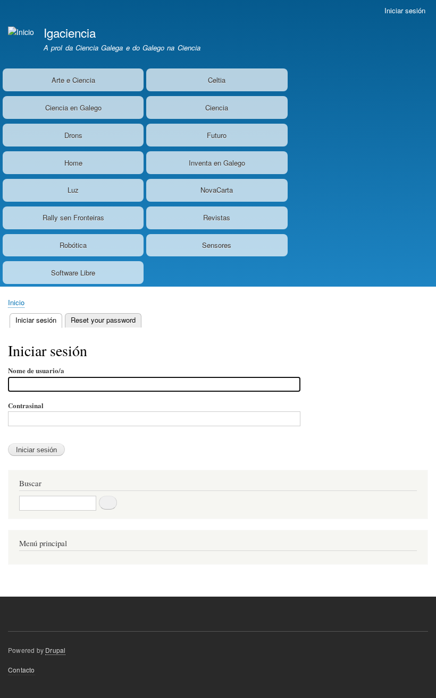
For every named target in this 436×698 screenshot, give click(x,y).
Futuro (217, 135)
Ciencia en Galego (73, 107)
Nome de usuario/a (36, 370)
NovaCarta (216, 190)
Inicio (16, 302)
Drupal (55, 649)
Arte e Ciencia (73, 80)
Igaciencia (70, 32)
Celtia (216, 80)
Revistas (216, 217)
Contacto (21, 669)
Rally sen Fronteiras (73, 217)
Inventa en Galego (217, 163)
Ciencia (216, 107)
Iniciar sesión (404, 10)
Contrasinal (26, 405)
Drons (73, 135)
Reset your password (103, 320)
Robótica (73, 245)
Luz (73, 190)
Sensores (216, 245)
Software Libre (73, 273)
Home (73, 163)
